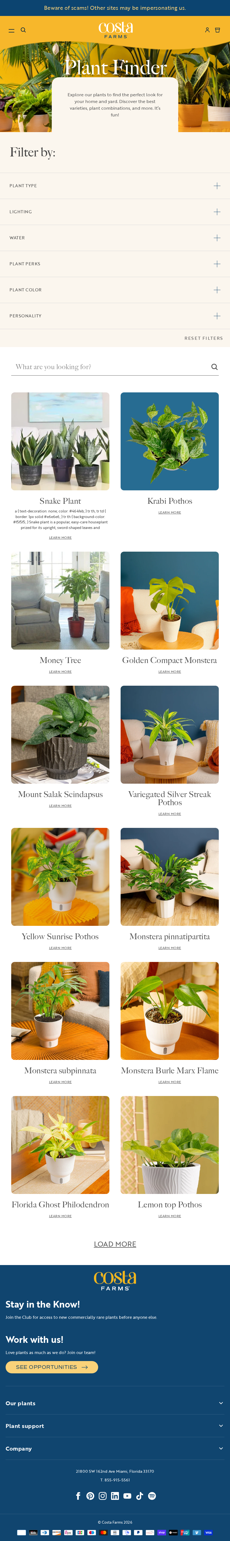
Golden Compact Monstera (169, 660)
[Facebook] (78, 1496)
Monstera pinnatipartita (169, 937)
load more (115, 1244)
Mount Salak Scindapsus (60, 794)
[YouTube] (127, 1496)
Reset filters (204, 338)
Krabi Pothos (169, 501)
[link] (116, 30)
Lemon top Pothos (170, 1205)
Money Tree (60, 660)
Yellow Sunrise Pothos (60, 937)
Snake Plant (60, 501)
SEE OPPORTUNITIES (46, 1367)
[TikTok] (140, 1496)
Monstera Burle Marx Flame (170, 1071)
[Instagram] (103, 1496)
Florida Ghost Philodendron (60, 1205)
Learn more (60, 537)
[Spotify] (152, 1496)
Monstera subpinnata (60, 1071)
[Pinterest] (90, 1496)
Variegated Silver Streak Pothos (169, 798)
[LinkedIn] (115, 1496)
